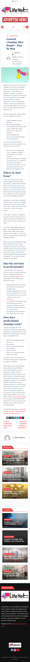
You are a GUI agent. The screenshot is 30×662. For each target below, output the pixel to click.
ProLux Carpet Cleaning (19, 396)
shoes (22, 217)
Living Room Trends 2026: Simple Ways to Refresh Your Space (13, 460)
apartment (10, 299)
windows (12, 130)
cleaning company (14, 276)
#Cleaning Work (17, 61)
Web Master (17, 52)
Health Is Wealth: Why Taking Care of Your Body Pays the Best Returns (15, 541)
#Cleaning (15, 59)
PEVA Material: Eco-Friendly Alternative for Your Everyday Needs (14, 477)
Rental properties (14, 413)
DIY (7, 35)
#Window (19, 64)
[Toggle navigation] (13, 27)
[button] (24, 27)
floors (12, 352)
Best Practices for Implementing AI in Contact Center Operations (12, 525)
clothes (23, 194)
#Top (13, 64)
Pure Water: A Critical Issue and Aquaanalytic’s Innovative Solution (14, 558)
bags (20, 227)
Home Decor (13, 35)
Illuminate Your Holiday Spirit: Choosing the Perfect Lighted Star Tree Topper (15, 494)
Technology (7, 519)
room (21, 167)
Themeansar (15, 659)
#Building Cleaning (17, 57)
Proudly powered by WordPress (10, 657)
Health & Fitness (9, 536)
